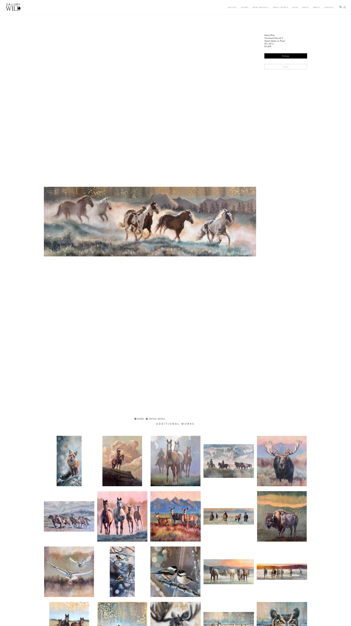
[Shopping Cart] (345, 7)
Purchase (285, 56)
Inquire (285, 67)
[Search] (340, 7)
